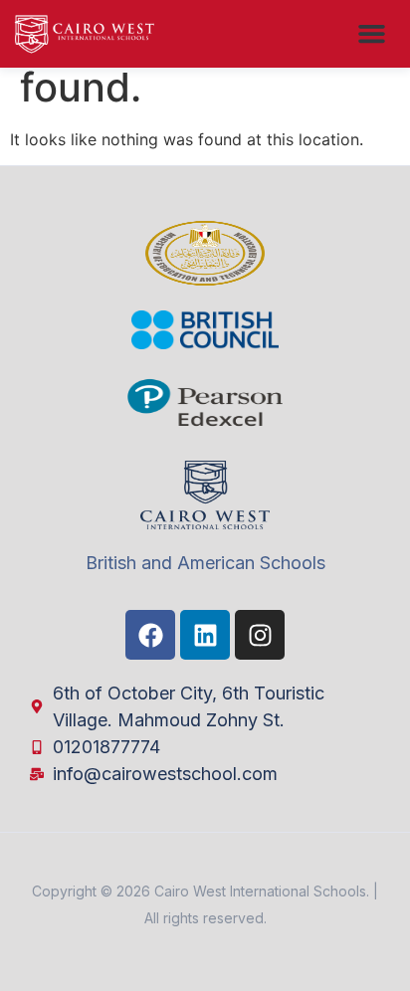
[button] (372, 34)
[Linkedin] (205, 635)
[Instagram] (260, 635)
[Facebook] (150, 635)
